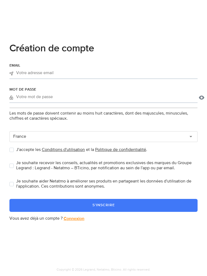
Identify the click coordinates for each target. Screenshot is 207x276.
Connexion (74, 219)
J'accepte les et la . (81, 150)
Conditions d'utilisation (63, 150)
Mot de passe (22, 89)
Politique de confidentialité (120, 150)
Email (14, 65)
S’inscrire (103, 205)
